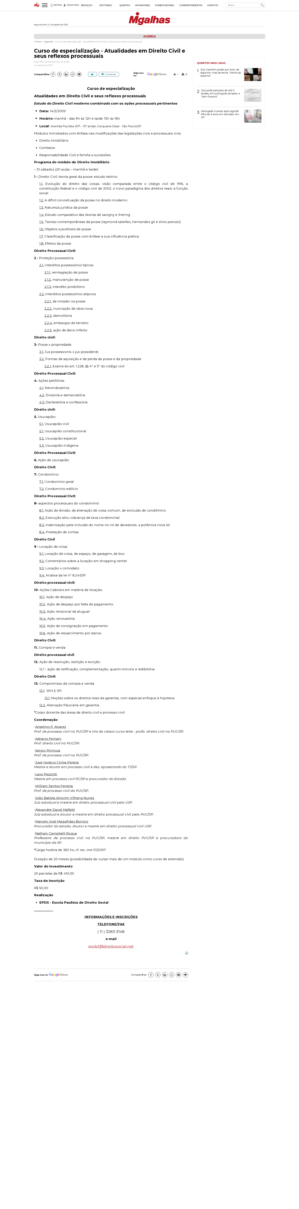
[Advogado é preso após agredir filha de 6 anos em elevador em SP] (251, 117)
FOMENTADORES (164, 5)
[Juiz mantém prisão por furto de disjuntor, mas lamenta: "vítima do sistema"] (251, 75)
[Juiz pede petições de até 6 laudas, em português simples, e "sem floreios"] (251, 96)
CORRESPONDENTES (190, 5)
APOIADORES (142, 5)
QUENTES (124, 5)
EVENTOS (212, 5)
